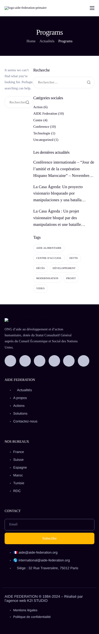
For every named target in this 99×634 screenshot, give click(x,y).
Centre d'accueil (48, 258)
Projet (71, 278)
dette (74, 258)
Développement (64, 268)
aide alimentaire (48, 248)
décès (40, 268)
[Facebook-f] (10, 361)
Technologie (41, 133)
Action (38, 107)
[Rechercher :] (19, 102)
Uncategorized (43, 140)
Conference (41, 127)
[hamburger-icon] (92, 8)
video (40, 288)
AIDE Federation (45, 114)
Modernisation (47, 278)
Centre (37, 120)
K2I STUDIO (37, 601)
